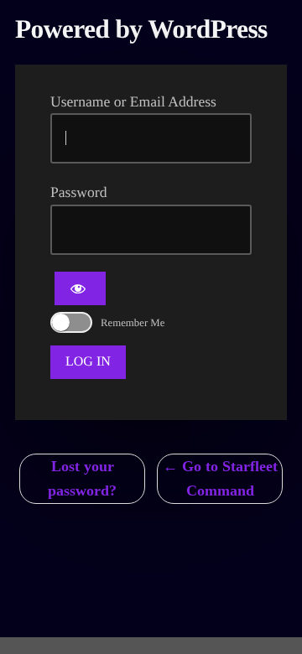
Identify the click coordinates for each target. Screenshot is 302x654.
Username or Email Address (133, 101)
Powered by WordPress (141, 29)
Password (78, 192)
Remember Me (132, 323)
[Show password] (80, 288)
